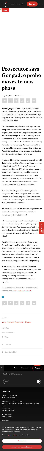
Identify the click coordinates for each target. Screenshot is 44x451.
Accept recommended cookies (22, 447)
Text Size (7, 344)
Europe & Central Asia (15, 322)
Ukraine (28, 322)
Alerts (5, 10)
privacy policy (12, 435)
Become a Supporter (21, 368)
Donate (37, 368)
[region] (22, 436)
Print (6, 337)
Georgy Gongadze (8, 332)
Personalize (22, 441)
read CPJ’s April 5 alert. (22, 291)
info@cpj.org (6, 420)
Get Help (32, 4)
